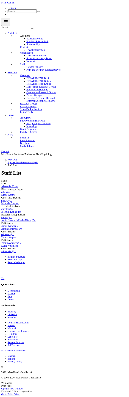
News (10, 134)
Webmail (12, 328)
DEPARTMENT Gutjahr (39, 81)
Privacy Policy (15, 361)
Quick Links (7, 284)
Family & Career (28, 132)
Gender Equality (34, 67)
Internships (31, 126)
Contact (24, 47)
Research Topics (28, 106)
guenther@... (7, 209)
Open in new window (12, 388)
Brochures (25, 143)
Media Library (27, 146)
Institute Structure (16, 256)
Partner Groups (34, 95)
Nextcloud (13, 339)
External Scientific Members (40, 100)
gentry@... (6, 200)
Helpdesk (12, 334)
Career (11, 115)
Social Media (8, 305)
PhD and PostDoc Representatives (43, 69)
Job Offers (25, 117)
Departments (14, 290)
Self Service (14, 345)
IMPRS (11, 293)
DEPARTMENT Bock (37, 78)
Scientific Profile (34, 38)
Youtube (12, 317)
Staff (22, 64)
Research (12, 72)
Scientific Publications (31, 109)
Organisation (26, 52)
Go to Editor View (10, 394)
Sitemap (12, 356)
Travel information (35, 50)
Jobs (10, 296)
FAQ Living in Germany (38, 123)
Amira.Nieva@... (9, 226)
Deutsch (12, 8)
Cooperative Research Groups (41, 92)
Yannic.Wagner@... (11, 243)
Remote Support (16, 342)
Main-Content (8, 2)
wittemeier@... (8, 251)
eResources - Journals (18, 331)
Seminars (24, 137)
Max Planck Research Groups (41, 86)
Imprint (11, 358)
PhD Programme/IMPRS (32, 120)
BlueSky (12, 311)
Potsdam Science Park (37, 41)
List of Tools (26, 112)
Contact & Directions (18, 322)
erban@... (6, 192)
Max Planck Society (36, 55)
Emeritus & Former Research (40, 98)
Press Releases (27, 140)
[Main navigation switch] (5, 22)
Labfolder (12, 336)
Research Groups (28, 103)
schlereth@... (7, 234)
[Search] (38, 11)
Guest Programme (29, 129)
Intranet (11, 325)
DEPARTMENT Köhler (38, 84)
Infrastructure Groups (37, 89)
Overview (25, 75)
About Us (12, 33)
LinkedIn (12, 314)
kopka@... (6, 217)
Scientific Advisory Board (39, 58)
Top (3, 278)
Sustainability (33, 44)
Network (30, 61)
